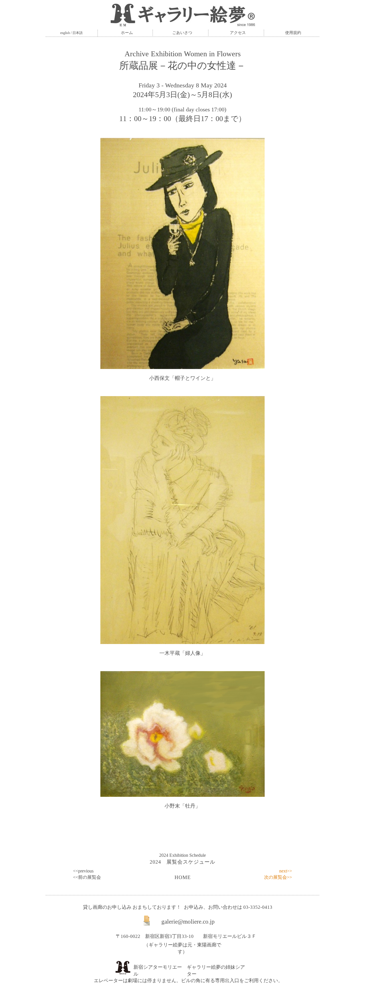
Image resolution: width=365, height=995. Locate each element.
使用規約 (293, 33)
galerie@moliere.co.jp (188, 921)
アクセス (238, 33)
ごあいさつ (182, 33)
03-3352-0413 (257, 907)
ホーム (127, 33)
